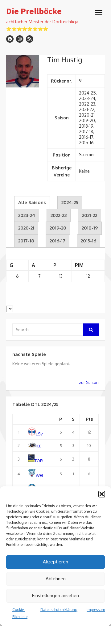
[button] (102, 494)
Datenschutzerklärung (58, 609)
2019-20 (58, 228)
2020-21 (26, 228)
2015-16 (88, 241)
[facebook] (10, 39)
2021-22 (89, 215)
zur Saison (89, 382)
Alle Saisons (32, 202)
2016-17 (57, 241)
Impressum (96, 609)
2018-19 (90, 228)
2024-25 (69, 202)
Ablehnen (56, 579)
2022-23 (59, 215)
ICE (38, 445)
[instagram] (19, 39)
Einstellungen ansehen (55, 595)
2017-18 (26, 241)
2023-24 (26, 215)
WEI (39, 475)
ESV (39, 433)
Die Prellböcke (34, 11)
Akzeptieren (55, 562)
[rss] (29, 39)
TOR (39, 460)
